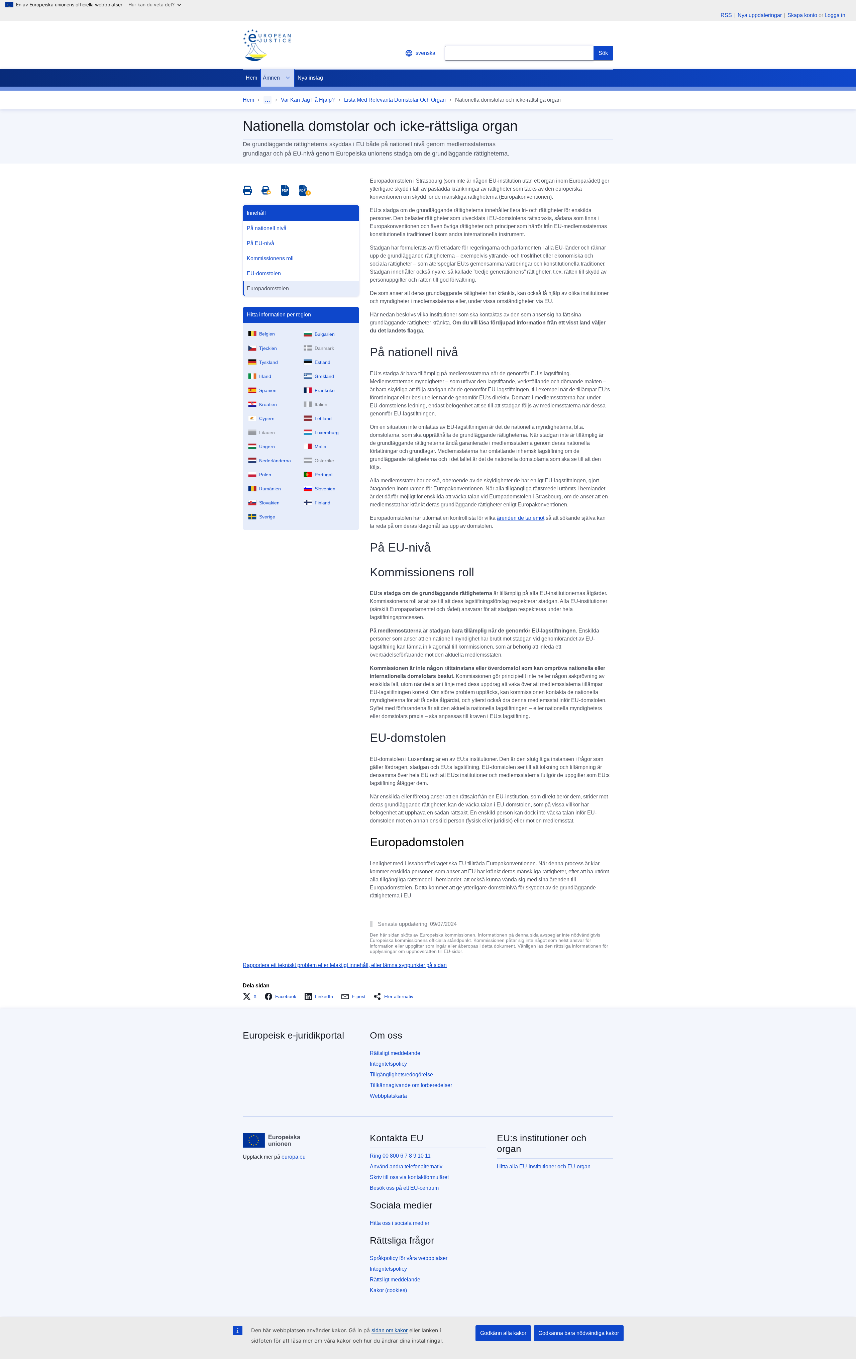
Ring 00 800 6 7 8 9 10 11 (400, 1156)
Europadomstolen (268, 288)
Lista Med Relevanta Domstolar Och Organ (395, 100)
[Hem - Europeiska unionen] (272, 1140)
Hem (251, 78)
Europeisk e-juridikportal (293, 1035)
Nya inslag (310, 78)
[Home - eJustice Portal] (267, 45)
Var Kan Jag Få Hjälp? (308, 100)
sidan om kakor (389, 1330)
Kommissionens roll (270, 258)
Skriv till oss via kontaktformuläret (409, 1177)
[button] (251, 996)
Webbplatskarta (388, 1096)
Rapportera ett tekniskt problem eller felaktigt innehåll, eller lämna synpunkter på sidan (345, 965)
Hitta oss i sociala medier (399, 1223)
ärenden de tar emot (520, 518)
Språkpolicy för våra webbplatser (408, 1258)
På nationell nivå (267, 228)
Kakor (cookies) (388, 1290)
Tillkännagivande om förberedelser (411, 1085)
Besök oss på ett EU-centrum (404, 1188)
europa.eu (294, 1157)
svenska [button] (425, 53)
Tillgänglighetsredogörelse (401, 1074)
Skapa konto (802, 15)
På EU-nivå (260, 243)
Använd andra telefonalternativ (406, 1166)
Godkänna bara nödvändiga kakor (578, 1333)
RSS (726, 15)
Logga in (835, 15)
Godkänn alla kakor (503, 1333)
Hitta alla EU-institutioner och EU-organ (544, 1166)
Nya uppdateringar (760, 15)
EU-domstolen (264, 273)
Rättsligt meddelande (395, 1053)
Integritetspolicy (388, 1064)
